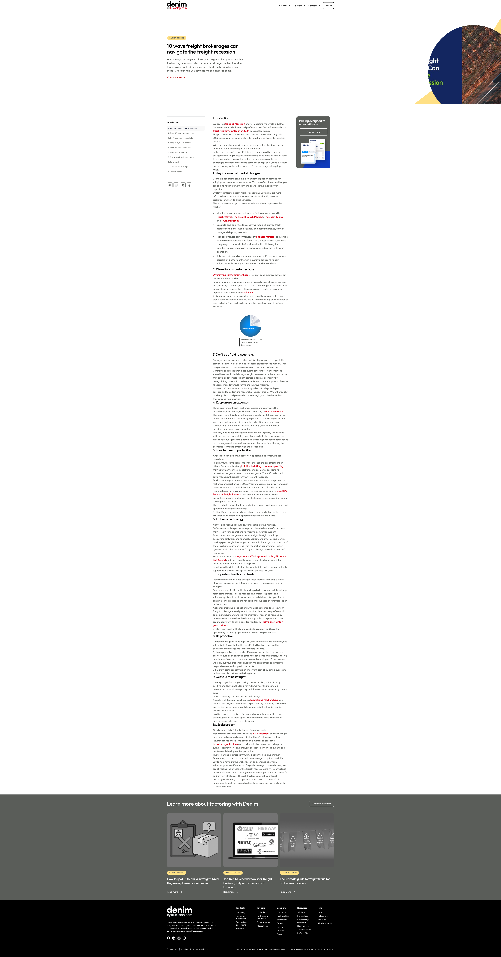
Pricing (280, 927)
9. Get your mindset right (178, 167)
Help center (323, 916)
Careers (280, 923)
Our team (281, 912)
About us (322, 919)
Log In (328, 5)
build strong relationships (264, 699)
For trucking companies (262, 917)
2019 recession (261, 733)
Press (279, 934)
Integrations (262, 925)
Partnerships (283, 916)
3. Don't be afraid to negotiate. (180, 138)
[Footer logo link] (179, 911)
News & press (303, 925)
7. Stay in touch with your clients (181, 157)
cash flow (247, 292)
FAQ (320, 912)
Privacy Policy (172, 949)
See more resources (321, 803)
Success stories (304, 929)
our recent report (274, 411)
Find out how (313, 131)
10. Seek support (175, 171)
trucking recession (235, 123)
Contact (280, 930)
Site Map (184, 949)
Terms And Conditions (199, 949)
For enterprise (263, 922)
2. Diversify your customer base (181, 133)
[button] (285, 5)
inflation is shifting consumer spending (262, 466)
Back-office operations (241, 923)
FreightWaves (224, 216)
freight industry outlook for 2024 (231, 130)
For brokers (262, 912)
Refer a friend (303, 933)
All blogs (301, 912)
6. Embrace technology (177, 152)
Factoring (240, 912)
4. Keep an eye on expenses (179, 143)
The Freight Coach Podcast (248, 216)
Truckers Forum (230, 220)
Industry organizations (225, 744)
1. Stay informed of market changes (183, 128)
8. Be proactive (174, 162)
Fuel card (240, 928)
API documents (325, 923)
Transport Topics (273, 216)
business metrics (265, 236)
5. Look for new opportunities (180, 147)
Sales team (282, 919)
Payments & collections (241, 917)
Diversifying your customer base (230, 274)
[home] (177, 5)
